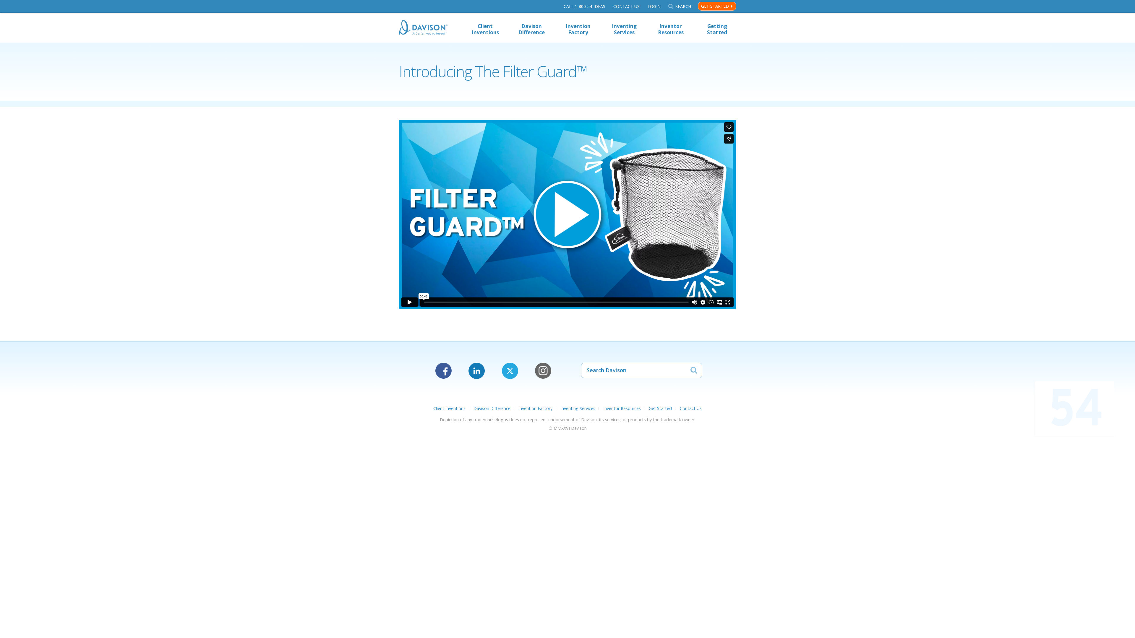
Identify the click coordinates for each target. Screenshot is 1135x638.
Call (584, 6)
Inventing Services (624, 29)
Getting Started (717, 29)
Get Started (715, 6)
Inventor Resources (671, 29)
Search (683, 6)
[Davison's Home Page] (423, 28)
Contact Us (626, 6)
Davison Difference (531, 29)
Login (654, 6)
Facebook (443, 371)
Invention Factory (578, 29)
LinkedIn (476, 371)
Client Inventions (485, 29)
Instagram (543, 371)
